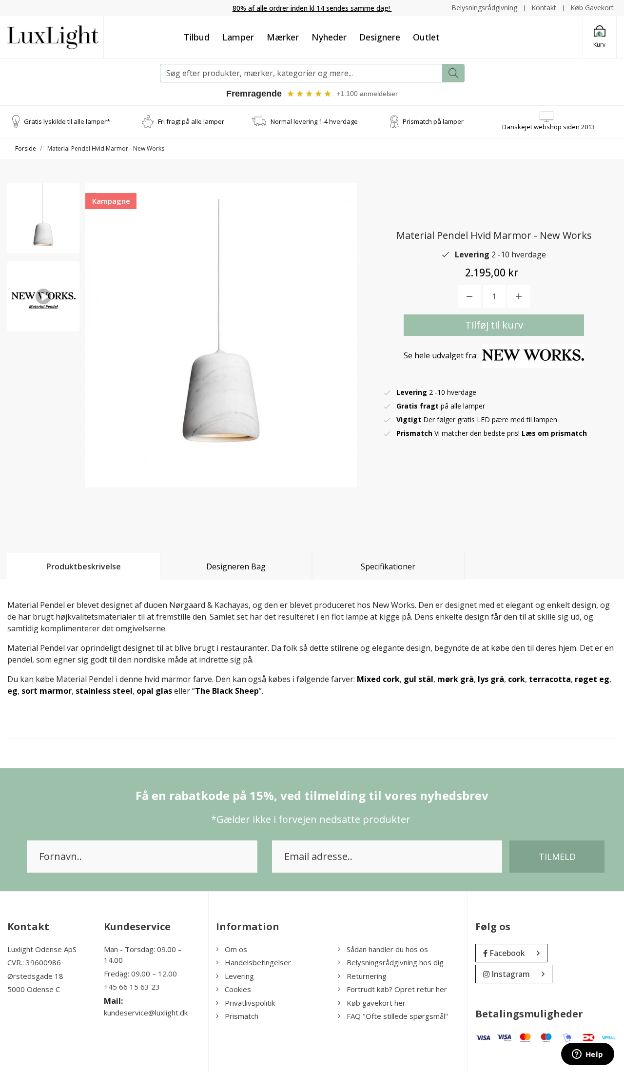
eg (12, 690)
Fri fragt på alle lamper (191, 121)
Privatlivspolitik (250, 1003)
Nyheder (329, 37)
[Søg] (453, 73)
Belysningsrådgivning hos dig (395, 962)
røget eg (592, 679)
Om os (236, 949)
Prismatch (241, 1016)
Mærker (283, 37)
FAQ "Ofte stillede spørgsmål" (397, 1016)
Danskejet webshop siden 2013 (548, 126)
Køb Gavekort (592, 7)
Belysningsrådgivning (484, 7)
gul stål (418, 679)
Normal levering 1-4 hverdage (314, 121)
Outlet (426, 37)
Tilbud (197, 37)
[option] (43, 218)
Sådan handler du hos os (387, 949)
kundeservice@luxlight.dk (146, 1012)
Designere (379, 37)
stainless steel (104, 690)
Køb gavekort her (376, 1003)
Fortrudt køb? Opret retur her (397, 989)
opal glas (154, 690)
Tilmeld (557, 856)
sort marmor (46, 690)
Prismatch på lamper (433, 121)
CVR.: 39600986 (34, 962)
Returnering (367, 976)
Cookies (238, 989)
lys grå (491, 679)
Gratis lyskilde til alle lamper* (67, 121)
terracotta (550, 679)
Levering (239, 976)
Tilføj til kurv (494, 324)
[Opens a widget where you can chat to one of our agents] (587, 1055)
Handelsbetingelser (258, 962)
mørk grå (455, 679)
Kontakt (543, 7)
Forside (25, 148)
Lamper (238, 37)
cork (516, 679)
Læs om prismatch (554, 433)
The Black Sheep (227, 690)
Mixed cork (378, 679)
